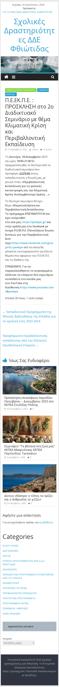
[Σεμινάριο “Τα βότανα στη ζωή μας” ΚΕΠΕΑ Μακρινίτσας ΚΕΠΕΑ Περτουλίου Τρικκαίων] (27, 417)
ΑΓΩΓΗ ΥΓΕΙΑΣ (11, 545)
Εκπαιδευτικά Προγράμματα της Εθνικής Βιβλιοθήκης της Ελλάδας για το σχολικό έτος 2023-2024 (29, 316)
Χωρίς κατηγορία (11, 613)
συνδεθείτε (46, 522)
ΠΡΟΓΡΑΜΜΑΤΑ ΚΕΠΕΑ (15, 603)
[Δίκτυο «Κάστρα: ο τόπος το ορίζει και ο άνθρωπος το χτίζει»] (29, 466)
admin (35, 149)
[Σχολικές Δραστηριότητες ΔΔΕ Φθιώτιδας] (6, 77)
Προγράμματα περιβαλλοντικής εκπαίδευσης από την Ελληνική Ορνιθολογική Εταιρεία (25, 340)
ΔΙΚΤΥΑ (7, 555)
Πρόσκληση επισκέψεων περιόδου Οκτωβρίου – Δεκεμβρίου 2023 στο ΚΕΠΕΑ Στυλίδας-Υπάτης (29, 401)
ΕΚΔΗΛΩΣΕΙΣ (10, 569)
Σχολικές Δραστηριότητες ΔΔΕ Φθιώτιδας (29, 35)
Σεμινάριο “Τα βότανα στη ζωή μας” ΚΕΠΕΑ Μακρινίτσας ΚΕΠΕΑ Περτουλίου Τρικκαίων (29, 449)
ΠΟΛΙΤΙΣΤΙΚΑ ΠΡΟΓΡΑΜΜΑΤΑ (19, 598)
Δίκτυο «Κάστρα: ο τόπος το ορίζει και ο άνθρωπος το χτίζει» (28, 497)
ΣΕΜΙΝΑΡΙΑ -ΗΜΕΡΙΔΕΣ (15, 608)
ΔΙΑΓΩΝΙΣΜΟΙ (10, 550)
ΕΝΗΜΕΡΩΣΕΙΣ (11, 583)
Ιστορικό (7, 638)
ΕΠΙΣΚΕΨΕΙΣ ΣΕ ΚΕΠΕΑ (15, 588)
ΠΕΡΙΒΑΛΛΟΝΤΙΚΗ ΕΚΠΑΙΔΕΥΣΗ (21, 90)
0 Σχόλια (47, 149)
